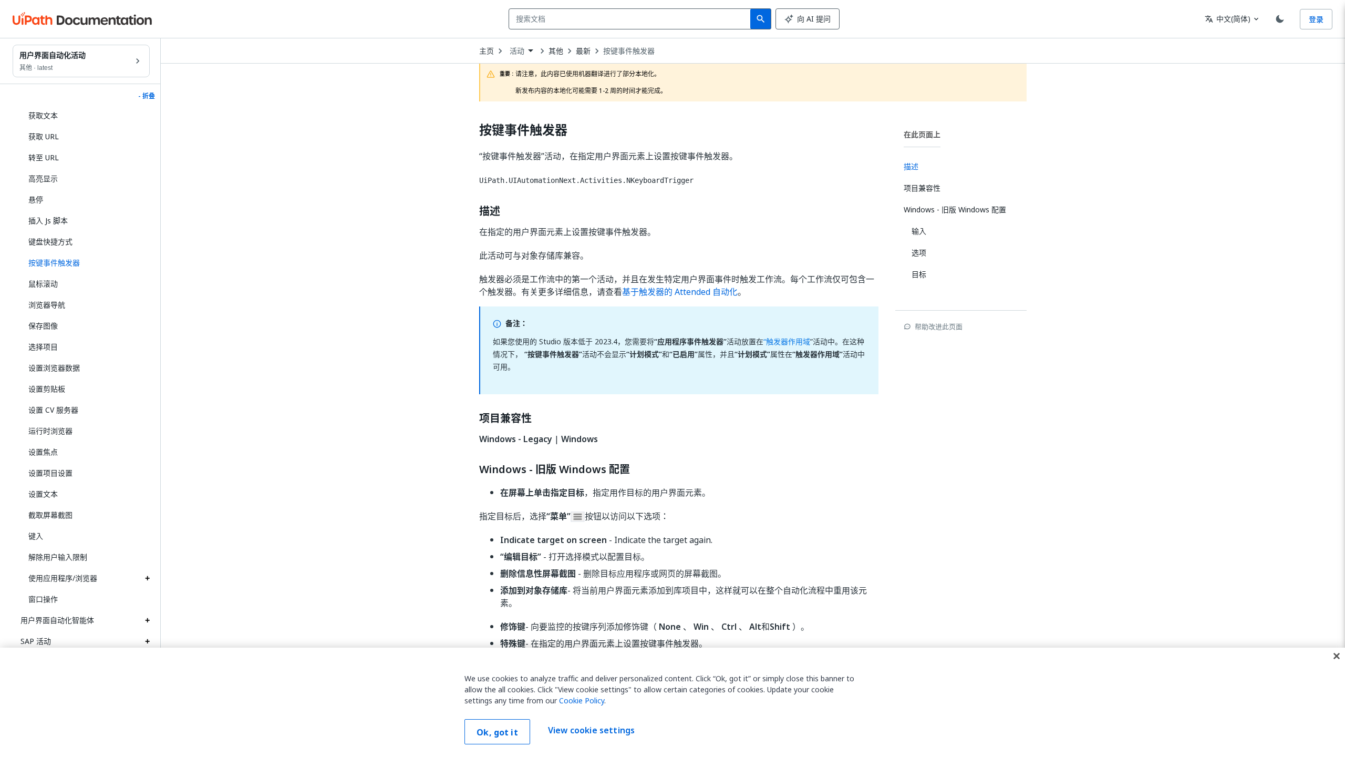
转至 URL (43, 157)
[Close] (1336, 656)
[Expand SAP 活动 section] (147, 641)
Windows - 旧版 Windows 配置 (554, 469)
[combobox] (631, 18)
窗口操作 (43, 599)
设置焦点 (43, 451)
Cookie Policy (581, 700)
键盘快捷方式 (50, 241)
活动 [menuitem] (517, 51)
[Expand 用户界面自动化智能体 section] (147, 620)
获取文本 (43, 115)
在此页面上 (922, 134)
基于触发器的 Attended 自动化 (680, 291)
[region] (672, 702)
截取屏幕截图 (50, 514)
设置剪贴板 (46, 388)
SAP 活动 (35, 641)
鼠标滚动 (43, 283)
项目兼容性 (505, 418)
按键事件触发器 (629, 51)
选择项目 (43, 346)
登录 (1316, 19)
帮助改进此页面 (939, 326)
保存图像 (43, 325)
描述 (489, 211)
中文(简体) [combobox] (1227, 18)
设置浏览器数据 (54, 367)
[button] (85, 262)
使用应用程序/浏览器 (62, 578)
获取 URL (43, 136)
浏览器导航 (46, 304)
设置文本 (43, 493)
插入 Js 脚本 (48, 220)
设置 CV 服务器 (53, 409)
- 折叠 (146, 96)
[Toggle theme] (1279, 19)
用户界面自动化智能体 (57, 620)
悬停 (35, 199)
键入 (35, 535)
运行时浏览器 (50, 430)
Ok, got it (497, 732)
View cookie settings (591, 730)
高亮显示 (43, 178)
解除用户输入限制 (57, 556)
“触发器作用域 (786, 341)
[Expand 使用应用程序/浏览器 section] (147, 578)
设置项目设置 (50, 472)
